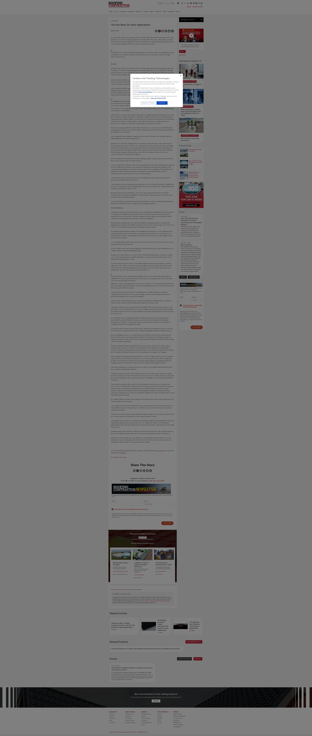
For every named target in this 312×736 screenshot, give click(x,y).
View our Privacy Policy (158, 98)
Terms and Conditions (145, 92)
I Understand (162, 103)
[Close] (180, 75)
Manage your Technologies (148, 103)
